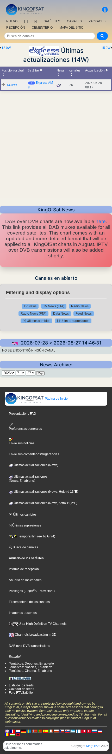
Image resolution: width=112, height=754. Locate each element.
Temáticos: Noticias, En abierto (30, 667)
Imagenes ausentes (23, 613)
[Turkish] (89, 731)
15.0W (105, 48)
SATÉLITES (52, 21)
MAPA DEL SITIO (71, 27)
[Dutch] (18, 731)
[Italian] (50, 731)
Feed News (84, 313)
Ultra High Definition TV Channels (42, 624)
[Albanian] (18, 734)
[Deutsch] (23, 731)
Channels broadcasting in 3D (35, 634)
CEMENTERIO (42, 27)
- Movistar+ (45, 591)
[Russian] (94, 731)
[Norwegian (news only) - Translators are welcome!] (34, 731)
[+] (26, 21)
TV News (30, 306)
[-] (35, 21)
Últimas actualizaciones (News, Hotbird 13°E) (45, 491)
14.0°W (12, 85)
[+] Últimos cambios (36, 321)
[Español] (45, 731)
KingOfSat (93, 746)
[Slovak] (67, 731)
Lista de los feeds (21, 685)
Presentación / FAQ (22, 413)
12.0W (6, 48)
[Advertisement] (56, 147)
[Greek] (72, 731)
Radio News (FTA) (33, 313)
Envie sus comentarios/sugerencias (34, 454)
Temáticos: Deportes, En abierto (31, 663)
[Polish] (56, 731)
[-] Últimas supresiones (73, 321)
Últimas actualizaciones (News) (35, 465)
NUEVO (11, 21)
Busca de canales (25, 547)
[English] (7, 731)
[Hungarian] (12, 734)
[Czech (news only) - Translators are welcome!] (61, 731)
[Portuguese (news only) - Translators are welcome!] (40, 731)
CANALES (74, 21)
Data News (61, 313)
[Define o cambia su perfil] (105, 9)
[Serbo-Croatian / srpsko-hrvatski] (100, 731)
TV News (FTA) (53, 306)
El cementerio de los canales (29, 602)
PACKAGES (97, 21)
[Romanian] (7, 734)
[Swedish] (29, 731)
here (101, 221)
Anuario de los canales (25, 580)
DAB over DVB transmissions (29, 646)
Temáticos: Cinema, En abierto (30, 671)
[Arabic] (83, 731)
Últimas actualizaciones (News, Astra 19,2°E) (45, 503)
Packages (16, 591)
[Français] (12, 731)
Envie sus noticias (21, 443)
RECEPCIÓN (15, 27)
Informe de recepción (24, 569)
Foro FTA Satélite (21, 692)
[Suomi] (78, 731)
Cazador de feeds (21, 689)
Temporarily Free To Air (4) (36, 536)
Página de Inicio (56, 398)
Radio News (80, 306)
